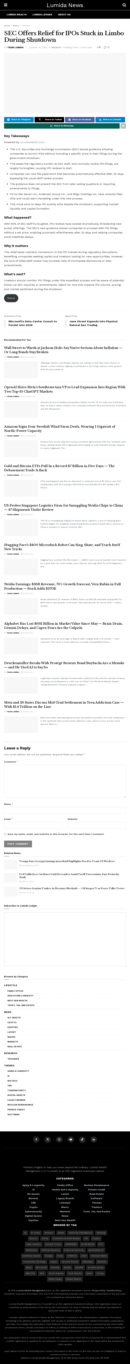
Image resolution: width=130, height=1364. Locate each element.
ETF (101, 1244)
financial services (74, 1250)
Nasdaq (55, 1267)
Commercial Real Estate (66, 1238)
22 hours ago (29, 357)
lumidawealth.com (32, 142)
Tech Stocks (75, 1273)
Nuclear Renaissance (20, 1105)
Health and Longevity (20, 996)
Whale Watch (73, 1279)
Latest (11, 1032)
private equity (95, 1267)
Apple (61, 1233)
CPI (86, 1238)
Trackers (13, 1059)
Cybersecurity (16, 1090)
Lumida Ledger (42, 14)
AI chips (35, 1233)
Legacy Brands (16, 1100)
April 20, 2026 (27, 893)
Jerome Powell (70, 1262)
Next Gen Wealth (17, 1000)
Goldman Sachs (31, 1256)
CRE (9, 1085)
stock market (56, 1273)
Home (7, 25)
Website (73, 819)
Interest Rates (99, 1256)
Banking (101, 1233)
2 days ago (28, 475)
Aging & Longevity (18, 1071)
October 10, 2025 (38, 47)
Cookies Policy (113, 1290)
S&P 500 (30, 1273)
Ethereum (31, 1250)
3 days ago (28, 672)
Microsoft (41, 1267)
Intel (83, 1256)
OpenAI (79, 1267)
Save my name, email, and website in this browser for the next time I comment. (55, 834)
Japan (53, 1262)
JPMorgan (88, 1262)
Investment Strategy (34, 1262)
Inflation (72, 1256)
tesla (89, 1273)
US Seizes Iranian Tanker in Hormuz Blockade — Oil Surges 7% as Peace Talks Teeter (72, 888)
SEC (42, 1273)
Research (10, 1053)
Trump (100, 1273)
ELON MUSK (87, 1244)
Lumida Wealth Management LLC (32, 1290)
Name (8, 804)
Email (8, 819)
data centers (34, 1244)
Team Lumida (15, 47)
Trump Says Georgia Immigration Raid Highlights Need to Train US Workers (67, 861)
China (45, 1238)
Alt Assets (14, 1017)
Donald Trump (53, 1244)
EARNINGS (71, 1244)
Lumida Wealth (17, 14)
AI (8, 1076)
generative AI (96, 1250)
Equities (12, 1027)
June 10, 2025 (27, 881)
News (16, 25)
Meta (28, 1267)
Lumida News (65, 5)
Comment (11, 761)
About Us (64, 14)
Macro (11, 1037)
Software (13, 1114)
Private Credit (16, 1109)
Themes (9, 1065)
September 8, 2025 (29, 865)
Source (11, 298)
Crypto (12, 1022)
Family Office (15, 991)
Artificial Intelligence (80, 1233)
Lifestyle (10, 985)
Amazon (49, 1233)
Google (49, 1256)
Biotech (12, 1081)
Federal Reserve (51, 1250)
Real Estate (14, 1046)
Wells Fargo (55, 1279)
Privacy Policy (98, 1290)
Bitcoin (33, 1238)
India (60, 1256)
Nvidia (67, 1267)
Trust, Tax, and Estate (21, 1005)
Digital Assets (16, 1095)
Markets (26, 25)
